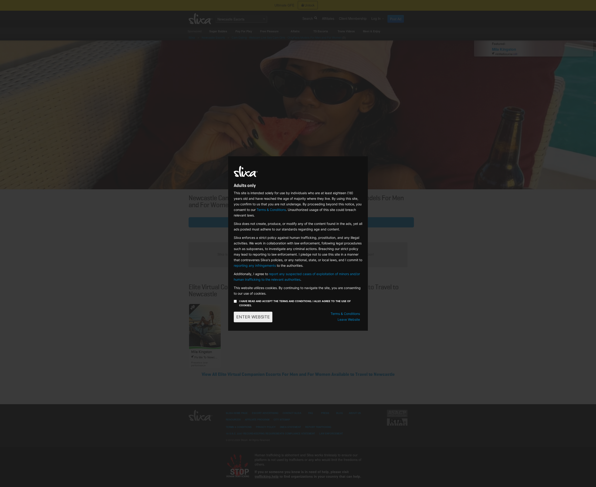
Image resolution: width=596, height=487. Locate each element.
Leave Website (349, 319)
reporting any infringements (255, 265)
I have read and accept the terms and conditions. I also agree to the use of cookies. (295, 303)
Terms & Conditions (271, 210)
